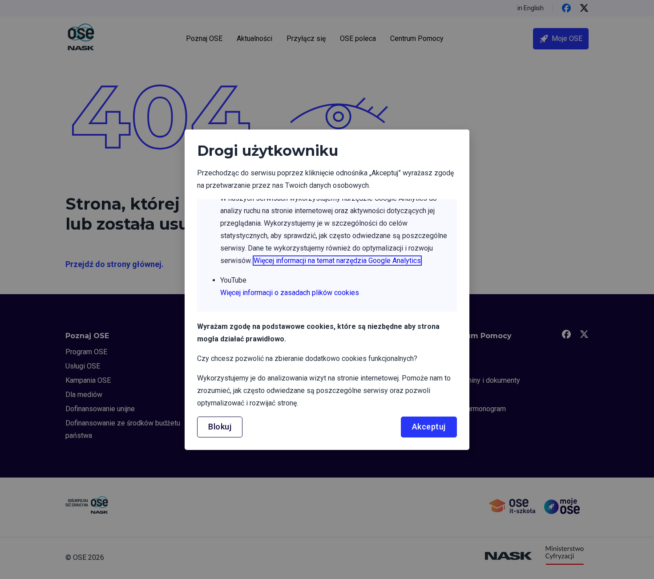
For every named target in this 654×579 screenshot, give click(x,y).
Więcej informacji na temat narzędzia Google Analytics (337, 260)
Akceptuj (429, 426)
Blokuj (219, 426)
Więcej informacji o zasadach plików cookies (289, 292)
